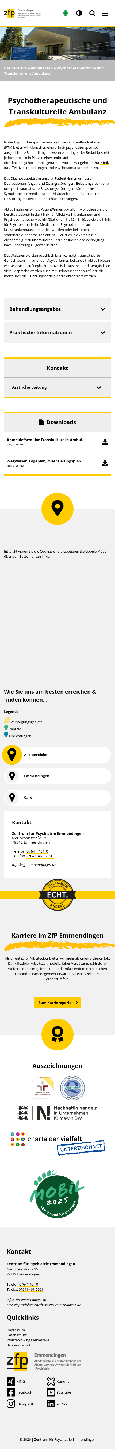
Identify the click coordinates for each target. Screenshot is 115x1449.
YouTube (64, 1392)
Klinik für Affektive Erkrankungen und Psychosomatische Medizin (56, 165)
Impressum (16, 1329)
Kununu (63, 1381)
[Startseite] (22, 11)
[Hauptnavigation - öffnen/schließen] (105, 13)
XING (21, 1381)
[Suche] (92, 13)
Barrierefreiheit (18, 1345)
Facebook (24, 1392)
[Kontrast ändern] (79, 13)
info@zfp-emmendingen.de (34, 864)
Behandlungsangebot (35, 309)
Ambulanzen (42, 68)
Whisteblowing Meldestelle (28, 1340)
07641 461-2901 (40, 855)
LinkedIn (64, 1403)
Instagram (25, 1403)
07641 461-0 (37, 851)
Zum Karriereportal (56, 1002)
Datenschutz (17, 1335)
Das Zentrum (15, 68)
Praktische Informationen (40, 332)
